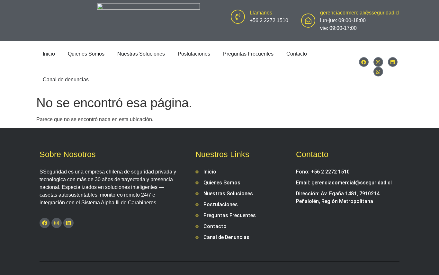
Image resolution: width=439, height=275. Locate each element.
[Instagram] (378, 62)
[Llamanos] (238, 17)
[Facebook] (364, 62)
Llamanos (261, 12)
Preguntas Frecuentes (248, 54)
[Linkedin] (393, 62)
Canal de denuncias (66, 79)
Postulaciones (194, 54)
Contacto (296, 54)
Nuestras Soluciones (141, 54)
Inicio (49, 54)
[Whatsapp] (378, 71)
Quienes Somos (86, 54)
